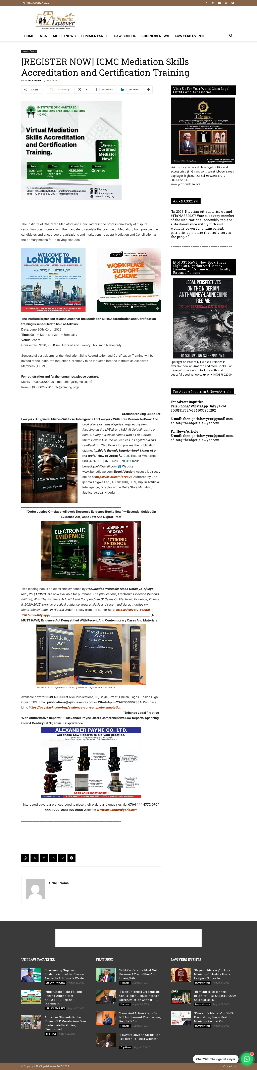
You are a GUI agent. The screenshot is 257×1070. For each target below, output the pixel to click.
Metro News (64, 36)
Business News (155, 36)
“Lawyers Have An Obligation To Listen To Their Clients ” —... (139, 1039)
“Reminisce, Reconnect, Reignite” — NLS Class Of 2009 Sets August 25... (215, 996)
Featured (125, 982)
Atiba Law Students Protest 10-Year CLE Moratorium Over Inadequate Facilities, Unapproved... (65, 1023)
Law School (125, 36)
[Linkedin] (219, 3)
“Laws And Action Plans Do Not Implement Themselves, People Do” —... (140, 1017)
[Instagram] (213, 3)
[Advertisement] (163, 20)
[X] (226, 3)
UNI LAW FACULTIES (55, 982)
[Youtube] (233, 3)
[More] (148, 89)
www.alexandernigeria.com (117, 810)
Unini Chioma (33, 80)
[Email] (62, 858)
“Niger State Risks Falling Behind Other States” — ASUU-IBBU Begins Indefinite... (63, 998)
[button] (231, 36)
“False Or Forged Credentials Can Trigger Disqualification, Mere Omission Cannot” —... (139, 996)
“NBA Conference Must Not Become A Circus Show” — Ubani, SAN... (138, 974)
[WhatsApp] (25, 858)
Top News (51, 1033)
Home (29, 36)
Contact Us (229, 1066)
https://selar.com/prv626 (114, 477)
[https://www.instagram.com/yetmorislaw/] (203, 131)
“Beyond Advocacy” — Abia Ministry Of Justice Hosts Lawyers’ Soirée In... (212, 974)
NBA (43, 36)
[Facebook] (206, 3)
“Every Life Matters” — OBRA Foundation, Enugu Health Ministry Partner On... (214, 1017)
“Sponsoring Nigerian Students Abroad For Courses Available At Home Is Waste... (65, 974)
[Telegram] (71, 858)
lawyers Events (190, 36)
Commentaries (94, 36)
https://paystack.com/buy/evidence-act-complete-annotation (75, 707)
